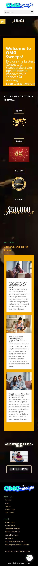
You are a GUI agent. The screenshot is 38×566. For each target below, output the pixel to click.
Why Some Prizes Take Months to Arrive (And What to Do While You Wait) (18, 284)
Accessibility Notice (11, 535)
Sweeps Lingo (10, 509)
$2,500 (19, 111)
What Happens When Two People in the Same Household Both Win (19, 395)
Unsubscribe (9, 538)
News (7, 503)
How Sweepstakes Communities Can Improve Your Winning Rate (17, 339)
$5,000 (19, 140)
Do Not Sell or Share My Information (18, 551)
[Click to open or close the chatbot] (29, 558)
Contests (8, 500)
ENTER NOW (19, 469)
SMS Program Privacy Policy (14, 541)
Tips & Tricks (9, 513)
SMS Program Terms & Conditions (17, 545)
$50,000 (19, 199)
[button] (2, 21)
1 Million (19, 170)
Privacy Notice (10, 525)
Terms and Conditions (12, 529)
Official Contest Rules (12, 532)
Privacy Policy (10, 522)
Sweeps (8, 506)
